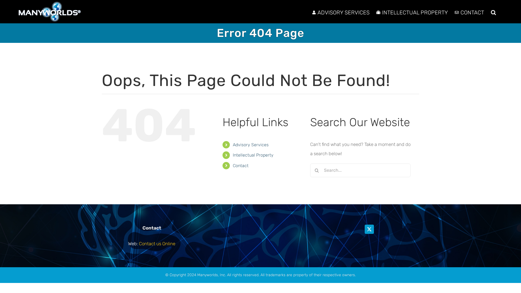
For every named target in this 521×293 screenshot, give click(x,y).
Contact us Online (157, 243)
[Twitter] (369, 229)
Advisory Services (251, 144)
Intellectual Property (253, 155)
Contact (241, 165)
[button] (493, 11)
